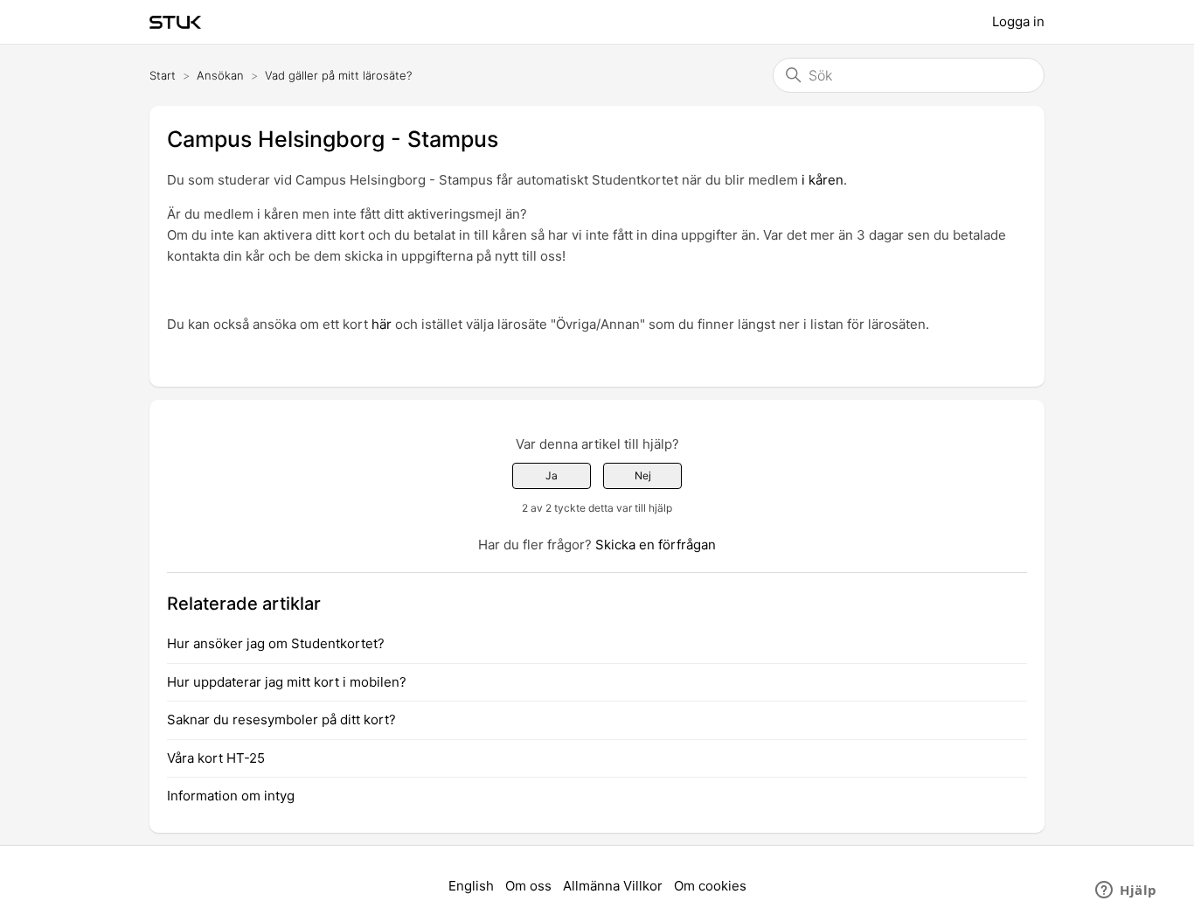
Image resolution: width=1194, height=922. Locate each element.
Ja (551, 475)
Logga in (1018, 21)
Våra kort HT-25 (216, 758)
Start (162, 75)
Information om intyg (231, 795)
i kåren (822, 179)
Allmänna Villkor (613, 885)
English (471, 885)
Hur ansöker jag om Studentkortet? (276, 643)
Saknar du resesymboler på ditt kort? (281, 719)
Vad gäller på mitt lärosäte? (338, 75)
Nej (643, 475)
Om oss (528, 885)
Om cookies (710, 885)
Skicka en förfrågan (655, 544)
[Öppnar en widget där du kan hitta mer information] (1126, 891)
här (381, 324)
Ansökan (220, 75)
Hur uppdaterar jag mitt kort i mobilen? (286, 682)
